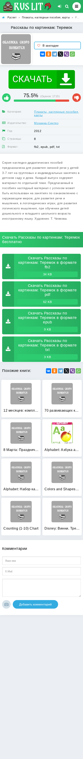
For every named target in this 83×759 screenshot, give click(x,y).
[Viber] (66, 54)
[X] (60, 54)
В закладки (51, 45)
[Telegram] (54, 54)
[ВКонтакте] (42, 54)
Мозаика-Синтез (46, 123)
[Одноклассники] (48, 54)
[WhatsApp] (72, 54)
